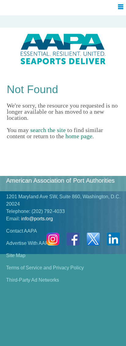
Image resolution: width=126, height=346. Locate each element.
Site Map (15, 255)
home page (78, 136)
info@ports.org (37, 218)
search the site (48, 130)
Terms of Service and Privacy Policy (45, 267)
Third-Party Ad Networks (32, 280)
